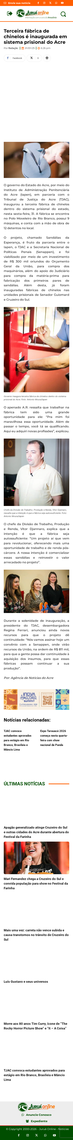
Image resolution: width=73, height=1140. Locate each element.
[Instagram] (44, 3)
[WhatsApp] (56, 3)
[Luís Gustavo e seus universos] (36, 960)
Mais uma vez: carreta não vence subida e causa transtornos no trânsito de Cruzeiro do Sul (36, 934)
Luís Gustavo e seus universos (26, 981)
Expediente (39, 1121)
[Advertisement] (36, 101)
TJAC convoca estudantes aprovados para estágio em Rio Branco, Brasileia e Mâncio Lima (17, 740)
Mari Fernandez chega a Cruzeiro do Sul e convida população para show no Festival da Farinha (36, 883)
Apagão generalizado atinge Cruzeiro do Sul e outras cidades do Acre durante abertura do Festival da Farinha (36, 832)
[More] (47, 58)
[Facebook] (38, 3)
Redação (13, 48)
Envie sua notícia (19, 2)
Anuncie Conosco (38, 1115)
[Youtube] (62, 3)
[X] (50, 3)
